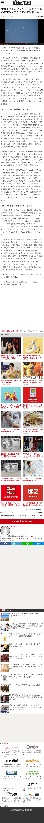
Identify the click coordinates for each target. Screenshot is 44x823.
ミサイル (33, 515)
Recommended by (31, 509)
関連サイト (6, 743)
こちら (30, 536)
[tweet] (14, 543)
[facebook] (5, 543)
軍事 (41, 515)
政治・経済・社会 (7, 515)
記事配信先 (6, 806)
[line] (27, 543)
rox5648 (39, 16)
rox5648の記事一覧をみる (22, 521)
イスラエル (24, 515)
